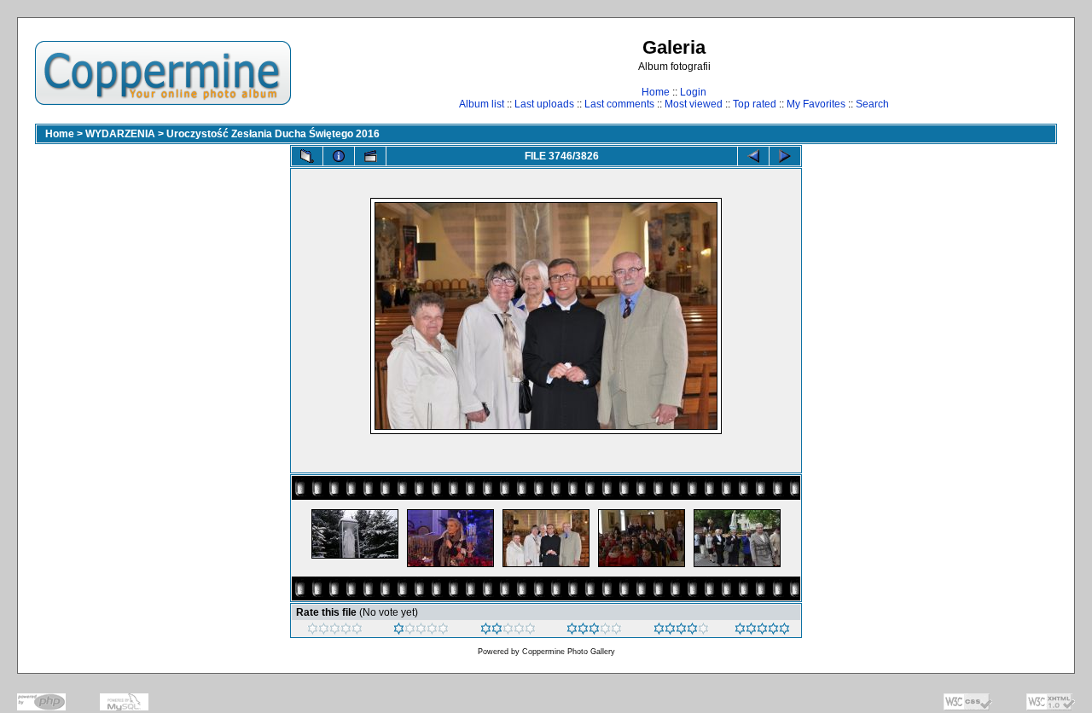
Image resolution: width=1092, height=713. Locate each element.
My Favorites (816, 104)
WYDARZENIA (120, 134)
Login (693, 92)
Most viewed (694, 104)
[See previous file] (753, 156)
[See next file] (785, 156)
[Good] (594, 631)
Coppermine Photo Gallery (568, 651)
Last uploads (544, 104)
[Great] (762, 631)
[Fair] (508, 631)
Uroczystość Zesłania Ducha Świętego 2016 (273, 134)
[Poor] (421, 631)
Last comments (619, 104)
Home (656, 92)
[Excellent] (681, 631)
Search (872, 104)
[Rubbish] (335, 631)
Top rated (754, 104)
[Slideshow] (370, 156)
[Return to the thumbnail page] (307, 156)
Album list (481, 104)
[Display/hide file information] (338, 156)
